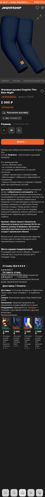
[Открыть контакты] (42, 7)
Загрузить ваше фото (14, 260)
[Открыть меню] (5, 493)
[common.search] (14, 493)
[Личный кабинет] (31, 493)
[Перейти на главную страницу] (11, 7)
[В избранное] (42, 91)
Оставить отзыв (11, 272)
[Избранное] (38, 8)
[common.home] (22, 493)
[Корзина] (39, 493)
